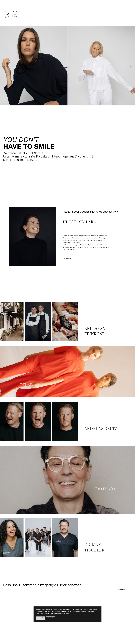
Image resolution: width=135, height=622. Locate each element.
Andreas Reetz (100, 428)
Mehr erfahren (65, 613)
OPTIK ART (105, 489)
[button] (130, 13)
